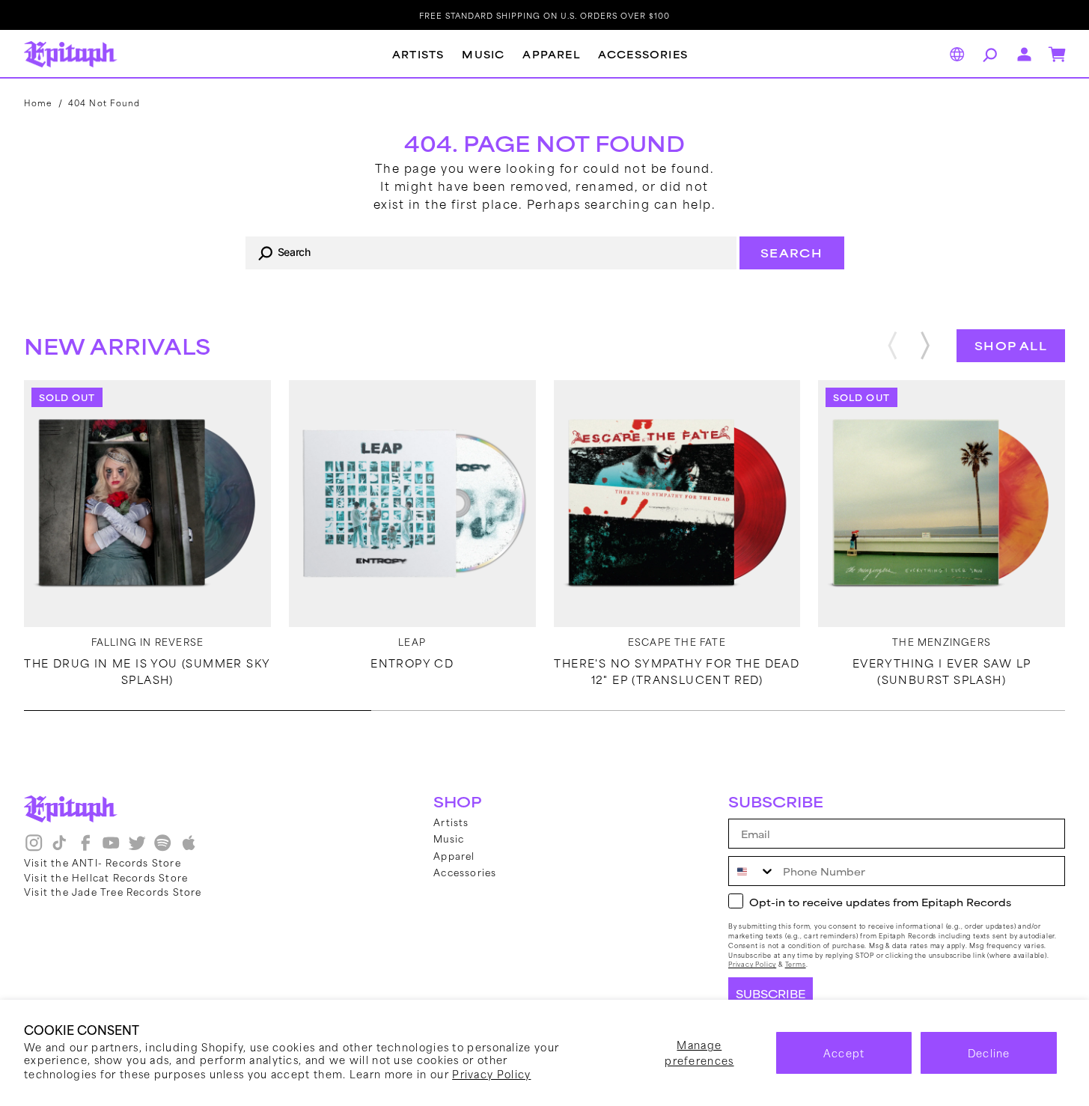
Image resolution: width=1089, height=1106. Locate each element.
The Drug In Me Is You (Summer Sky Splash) (147, 671)
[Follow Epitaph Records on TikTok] (59, 847)
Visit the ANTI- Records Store (102, 862)
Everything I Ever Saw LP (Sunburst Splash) (941, 671)
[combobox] (490, 252)
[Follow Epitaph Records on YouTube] (111, 847)
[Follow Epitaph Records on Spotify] (162, 847)
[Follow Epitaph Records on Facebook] (85, 847)
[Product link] (147, 503)
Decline (989, 1052)
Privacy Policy (491, 1073)
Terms (795, 964)
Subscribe (770, 994)
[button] (987, 54)
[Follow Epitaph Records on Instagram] (33, 847)
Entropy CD (412, 663)
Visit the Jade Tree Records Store (113, 891)
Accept (844, 1052)
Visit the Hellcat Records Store (106, 877)
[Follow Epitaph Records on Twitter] (137, 847)
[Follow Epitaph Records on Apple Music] (188, 847)
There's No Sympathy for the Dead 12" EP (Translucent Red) (676, 671)
